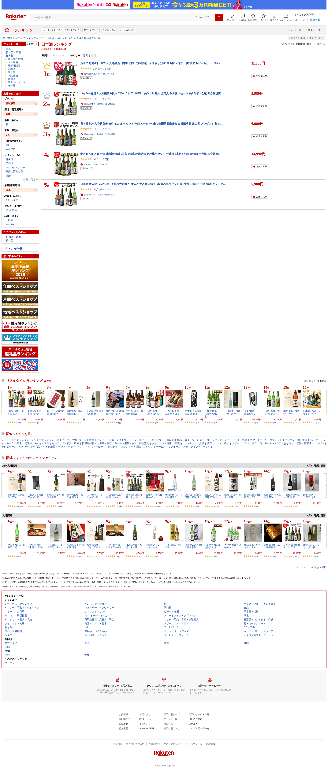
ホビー (320, 443)
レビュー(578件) (101, 129)
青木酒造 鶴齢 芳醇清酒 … (76, 412)
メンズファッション (43, 440)
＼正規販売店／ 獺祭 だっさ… (114, 496)
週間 (85, 55)
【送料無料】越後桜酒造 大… (213, 546)
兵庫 (8, 114)
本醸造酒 (13, 75)
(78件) (59, 506)
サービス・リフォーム (168, 446)
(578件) (138, 506)
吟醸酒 (11, 69)
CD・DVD (24, 446)
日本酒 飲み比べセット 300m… (311, 412)
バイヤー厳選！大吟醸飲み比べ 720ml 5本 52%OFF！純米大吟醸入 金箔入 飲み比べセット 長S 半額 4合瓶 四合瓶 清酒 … (152, 93)
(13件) (295, 506)
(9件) (157, 423)
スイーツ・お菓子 (194, 440)
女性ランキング (91, 30)
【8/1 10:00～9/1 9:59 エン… (173, 546)
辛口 (8, 145)
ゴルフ (124, 446)
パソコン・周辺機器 (296, 440)
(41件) (19, 423)
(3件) (197, 423)
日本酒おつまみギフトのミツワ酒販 (99, 74)
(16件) (315, 556)
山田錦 (9, 220)
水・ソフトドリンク (218, 440)
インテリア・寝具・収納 (65, 443)
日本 (8, 189)
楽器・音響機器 (305, 443)
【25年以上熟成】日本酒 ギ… (173, 412)
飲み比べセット (16, 82)
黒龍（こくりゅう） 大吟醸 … (311, 546)
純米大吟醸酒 (15, 58)
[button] (243, 17)
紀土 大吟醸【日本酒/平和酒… (272, 546)
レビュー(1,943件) (102, 68)
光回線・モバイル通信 (36, 443)
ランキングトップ (51, 30)
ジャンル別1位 (127, 30)
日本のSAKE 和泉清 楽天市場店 (99, 104)
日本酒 (69, 38)
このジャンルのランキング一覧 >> (306, 38)
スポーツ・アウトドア (244, 443)
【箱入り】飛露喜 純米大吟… (35, 496)
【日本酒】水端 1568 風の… (233, 412)
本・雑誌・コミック (142, 446)
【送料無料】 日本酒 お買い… (16, 412)
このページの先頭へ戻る (312, 567)
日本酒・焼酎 (54, 38)
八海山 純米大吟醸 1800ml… (193, 496)
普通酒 (11, 78)
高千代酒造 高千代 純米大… (75, 496)
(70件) (236, 506)
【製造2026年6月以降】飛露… (291, 496)
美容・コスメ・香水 (218, 443)
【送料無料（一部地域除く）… (252, 412)
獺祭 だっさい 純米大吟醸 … (55, 496)
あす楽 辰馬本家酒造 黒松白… (193, 412)
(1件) (256, 423)
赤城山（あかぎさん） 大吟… (252, 546)
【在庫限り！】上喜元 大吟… (55, 546)
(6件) (216, 423)
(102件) (20, 506)
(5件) (39, 506)
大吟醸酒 (13, 62)
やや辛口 (11, 149)
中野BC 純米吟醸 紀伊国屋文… (134, 412)
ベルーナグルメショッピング (96, 164)
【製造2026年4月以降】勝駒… (193, 546)
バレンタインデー (15, 167)
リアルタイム (109, 30)
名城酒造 (11, 103)
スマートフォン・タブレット (266, 440)
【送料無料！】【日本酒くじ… (154, 412)
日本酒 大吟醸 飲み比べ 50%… (291, 546)
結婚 (8, 175)
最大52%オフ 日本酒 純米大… (36, 412)
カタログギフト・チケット (198, 446)
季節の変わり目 (14, 171)
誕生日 (9, 159)
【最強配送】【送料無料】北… (211, 414)
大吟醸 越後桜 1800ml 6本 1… (232, 546)
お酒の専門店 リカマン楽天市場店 (99, 195)
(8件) (216, 556)
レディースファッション (15, 440)
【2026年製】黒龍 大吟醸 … (134, 546)
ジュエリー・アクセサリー (149, 440)
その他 (11, 85)
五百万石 (11, 224)
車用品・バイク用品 (44, 446)
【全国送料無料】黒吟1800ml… (35, 547)
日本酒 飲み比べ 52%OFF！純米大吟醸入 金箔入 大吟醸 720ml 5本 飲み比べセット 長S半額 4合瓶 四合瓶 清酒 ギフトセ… (153, 183)
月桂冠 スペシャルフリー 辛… (154, 546)
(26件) (39, 423)
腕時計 (170, 440)
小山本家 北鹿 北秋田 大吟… (16, 546)
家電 (19, 443)
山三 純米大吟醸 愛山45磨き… (55, 412)
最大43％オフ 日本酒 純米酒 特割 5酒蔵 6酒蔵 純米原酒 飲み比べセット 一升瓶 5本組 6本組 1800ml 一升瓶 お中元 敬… (151, 153)
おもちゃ (289, 443)
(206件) (296, 556)
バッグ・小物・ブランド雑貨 (78, 440)
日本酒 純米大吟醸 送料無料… (134, 496)
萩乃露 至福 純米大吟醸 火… (95, 412)
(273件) (316, 423)
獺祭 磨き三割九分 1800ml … (291, 412)
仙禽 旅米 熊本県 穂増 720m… (272, 496)
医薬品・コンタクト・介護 (189, 443)
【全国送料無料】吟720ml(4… (114, 546)
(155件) (119, 506)
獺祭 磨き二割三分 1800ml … (16, 496)
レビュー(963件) (101, 99)
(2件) (78, 423)
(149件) (296, 423)
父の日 (9, 163)
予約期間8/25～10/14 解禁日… (173, 496)
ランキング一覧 (13, 248)
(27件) (98, 506)
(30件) (19, 556)
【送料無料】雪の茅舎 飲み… (272, 412)
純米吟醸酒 (14, 65)
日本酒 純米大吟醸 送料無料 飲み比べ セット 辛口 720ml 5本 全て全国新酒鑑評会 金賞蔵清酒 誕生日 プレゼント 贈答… (151, 123)
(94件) (118, 423)
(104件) (158, 506)
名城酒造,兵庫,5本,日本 (88, 38)
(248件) (79, 556)
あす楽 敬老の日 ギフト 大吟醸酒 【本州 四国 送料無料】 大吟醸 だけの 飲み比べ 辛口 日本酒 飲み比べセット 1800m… (151, 63)
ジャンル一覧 (294, 30)
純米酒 (11, 72)
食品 (179, 440)
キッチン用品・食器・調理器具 (131, 443)
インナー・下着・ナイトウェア (114, 440)
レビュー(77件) (101, 159)
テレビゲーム (9, 446)
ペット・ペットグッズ (70, 446)
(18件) (177, 506)
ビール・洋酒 (239, 440)
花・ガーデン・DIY (270, 443)
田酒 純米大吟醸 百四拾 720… (252, 496)
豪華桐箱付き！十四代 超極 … (311, 496)
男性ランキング (72, 30)
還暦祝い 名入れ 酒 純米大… (154, 496)
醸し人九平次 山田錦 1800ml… (213, 496)
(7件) (177, 423)
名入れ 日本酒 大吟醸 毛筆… (75, 546)
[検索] (219, 17)
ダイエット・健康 (162, 443)
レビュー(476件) (101, 189)
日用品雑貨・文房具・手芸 (97, 443)
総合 (8, 49)
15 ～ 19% (11, 210)
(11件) (216, 506)
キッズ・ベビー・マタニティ (102, 446)
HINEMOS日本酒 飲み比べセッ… (115, 412)
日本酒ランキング (56, 44)
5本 (7, 134)
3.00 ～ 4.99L (13, 200)
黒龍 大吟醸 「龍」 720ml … (94, 546)
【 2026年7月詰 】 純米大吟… (94, 496)
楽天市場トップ (11, 38)
